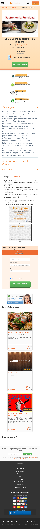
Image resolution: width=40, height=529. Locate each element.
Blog (20, 476)
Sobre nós (20, 474)
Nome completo (13, 262)
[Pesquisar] (28, 3)
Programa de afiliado (20, 487)
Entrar (35, 3)
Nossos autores (20, 471)
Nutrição (13, 7)
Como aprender (20, 468)
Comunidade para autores (20, 490)
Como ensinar (20, 466)
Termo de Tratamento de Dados (30, 521)
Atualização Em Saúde (23, 45)
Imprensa (20, 479)
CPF (11, 268)
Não (22, 278)
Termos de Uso (33, 457)
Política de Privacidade (20, 459)
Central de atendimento (20, 482)
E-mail (11, 257)
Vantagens (6, 177)
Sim (12, 278)
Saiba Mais (16, 177)
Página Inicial (5, 7)
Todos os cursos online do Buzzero (20, 492)
